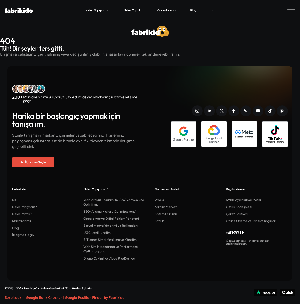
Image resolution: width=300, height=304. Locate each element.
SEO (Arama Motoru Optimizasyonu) (109, 211)
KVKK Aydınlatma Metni (243, 200)
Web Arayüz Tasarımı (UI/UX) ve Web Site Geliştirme (113, 202)
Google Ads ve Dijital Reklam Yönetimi (111, 218)
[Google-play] (282, 110)
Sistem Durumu (166, 214)
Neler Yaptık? (133, 10)
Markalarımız (166, 10)
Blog (193, 10)
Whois (159, 200)
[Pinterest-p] (245, 110)
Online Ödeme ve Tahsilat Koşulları (251, 221)
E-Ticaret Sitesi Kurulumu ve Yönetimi (110, 239)
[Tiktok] (270, 110)
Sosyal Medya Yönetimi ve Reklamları (110, 225)
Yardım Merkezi (166, 207)
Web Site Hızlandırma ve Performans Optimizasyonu (110, 249)
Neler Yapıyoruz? (97, 10)
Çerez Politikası (237, 214)
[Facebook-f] (233, 110)
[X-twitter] (221, 110)
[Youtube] (258, 110)
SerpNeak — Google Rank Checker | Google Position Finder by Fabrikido (64, 297)
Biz (212, 10)
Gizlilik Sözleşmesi (239, 207)
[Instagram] (197, 110)
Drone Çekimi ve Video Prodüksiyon (109, 258)
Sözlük (159, 221)
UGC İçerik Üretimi (97, 232)
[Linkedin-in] (209, 110)
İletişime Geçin (23, 235)
